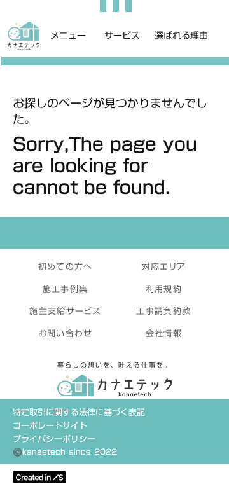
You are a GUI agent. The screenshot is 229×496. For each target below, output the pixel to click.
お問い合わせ (65, 333)
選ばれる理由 (181, 36)
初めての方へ (65, 266)
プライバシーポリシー (54, 439)
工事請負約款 (163, 311)
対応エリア (164, 266)
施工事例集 (65, 288)
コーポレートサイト (50, 425)
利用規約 (164, 288)
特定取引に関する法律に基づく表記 (79, 412)
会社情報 (164, 333)
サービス (122, 36)
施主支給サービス (65, 311)
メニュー (68, 36)
